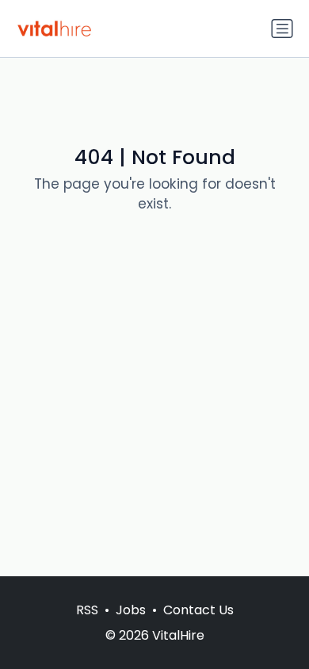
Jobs (131, 610)
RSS (87, 610)
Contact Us (198, 610)
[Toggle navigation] (282, 28)
